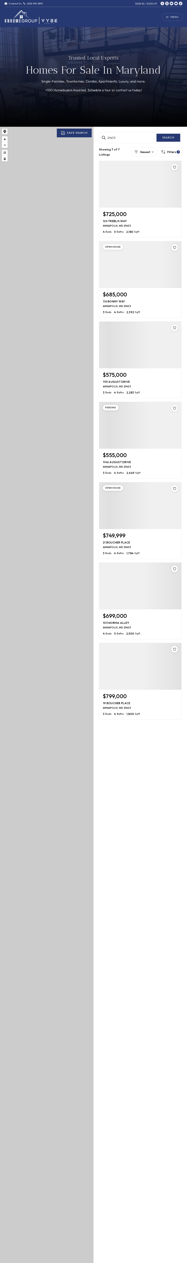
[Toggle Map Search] (5, 131)
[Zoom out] (5, 145)
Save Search (77, 132)
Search (168, 137)
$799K (46, 746)
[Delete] (5, 158)
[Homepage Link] (31, 16)
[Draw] (5, 153)
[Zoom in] (5, 139)
